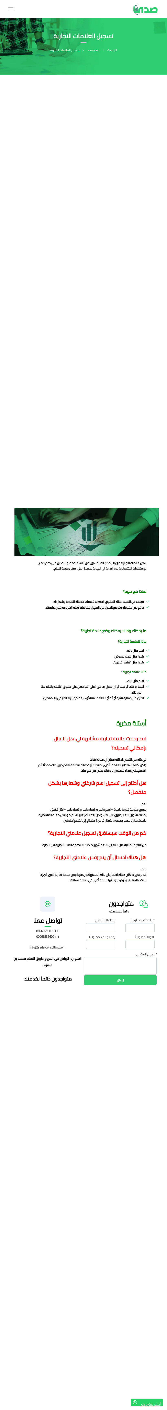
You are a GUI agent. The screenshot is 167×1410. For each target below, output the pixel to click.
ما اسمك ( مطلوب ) (143, 921)
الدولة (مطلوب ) (145, 938)
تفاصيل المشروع (146, 954)
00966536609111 (47, 937)
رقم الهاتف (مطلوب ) (102, 938)
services (93, 50)
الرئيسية (112, 50)
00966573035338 (47, 931)
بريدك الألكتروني (105, 921)
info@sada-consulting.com (47, 947)
